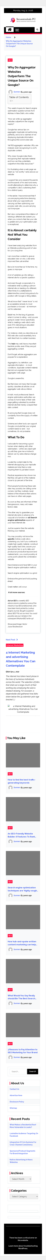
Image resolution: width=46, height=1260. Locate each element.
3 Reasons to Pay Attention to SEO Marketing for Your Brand (23, 1051)
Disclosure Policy (17, 1102)
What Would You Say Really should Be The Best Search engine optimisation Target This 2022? (21, 997)
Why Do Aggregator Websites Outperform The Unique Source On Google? (21, 76)
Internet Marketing (15, 645)
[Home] (10, 29)
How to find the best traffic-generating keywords (21, 781)
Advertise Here (16, 1095)
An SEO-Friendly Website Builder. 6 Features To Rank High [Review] (21, 835)
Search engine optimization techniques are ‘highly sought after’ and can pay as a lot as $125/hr (23, 889)
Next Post (10, 640)
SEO (10, 60)
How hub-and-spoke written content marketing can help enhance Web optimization (22, 943)
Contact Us (14, 1089)
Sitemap (13, 1108)
